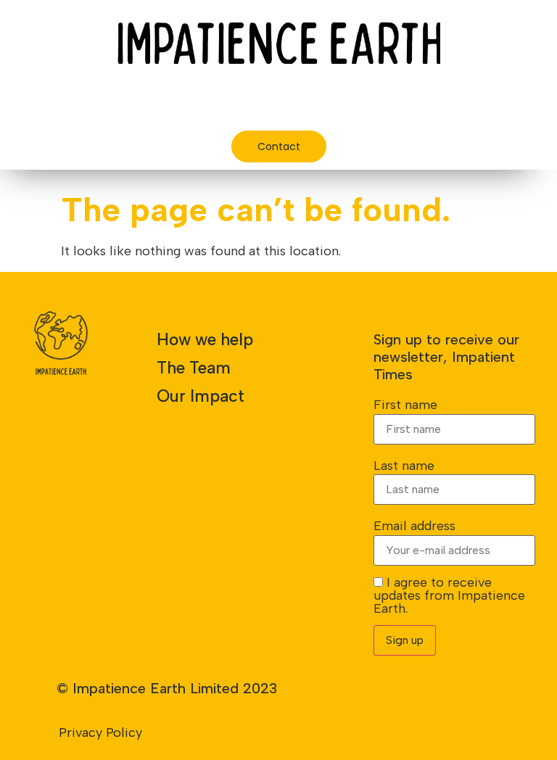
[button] (442, 104)
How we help (205, 339)
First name (405, 404)
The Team (194, 368)
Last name (404, 465)
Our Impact (200, 396)
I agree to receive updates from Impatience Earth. (449, 595)
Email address (414, 525)
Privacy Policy (100, 732)
